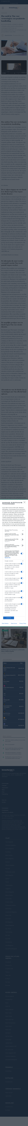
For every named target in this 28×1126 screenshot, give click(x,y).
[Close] (24, 502)
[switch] (22, 534)
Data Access (14, 623)
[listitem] (14, 530)
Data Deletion (5, 623)
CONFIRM (8, 617)
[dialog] (14, 563)
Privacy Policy (22, 623)
